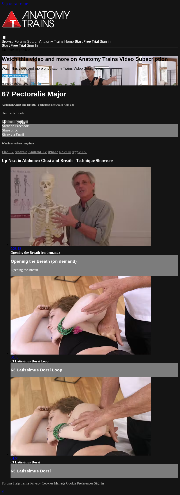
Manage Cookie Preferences (74, 483)
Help (17, 483)
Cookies (48, 483)
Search (33, 41)
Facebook (9, 122)
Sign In (32, 45)
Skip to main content (16, 3)
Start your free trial (15, 76)
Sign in (105, 41)
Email (24, 122)
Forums (20, 41)
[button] (4, 37)
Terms (25, 483)
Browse (8, 41)
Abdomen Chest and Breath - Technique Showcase (33, 104)
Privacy (36, 483)
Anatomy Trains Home (56, 41)
